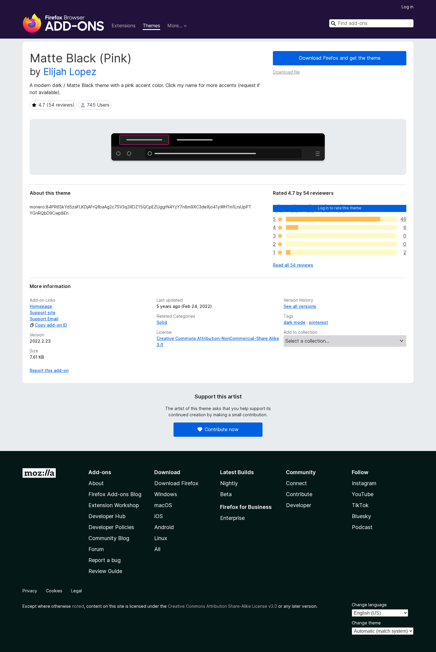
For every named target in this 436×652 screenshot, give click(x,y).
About (96, 483)
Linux (160, 538)
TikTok (360, 505)
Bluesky (361, 516)
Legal (76, 590)
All (157, 549)
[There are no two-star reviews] (341, 244)
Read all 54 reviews (293, 265)
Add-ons (99, 472)
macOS (163, 505)
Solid (162, 322)
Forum (96, 549)
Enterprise (232, 518)
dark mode (294, 322)
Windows (165, 494)
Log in (407, 6)
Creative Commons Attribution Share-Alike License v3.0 (222, 606)
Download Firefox (176, 483)
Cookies (54, 590)
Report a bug (104, 560)
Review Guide (105, 571)
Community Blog (108, 538)
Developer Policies (111, 527)
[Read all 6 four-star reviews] (341, 227)
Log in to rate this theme (340, 208)
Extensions (124, 26)
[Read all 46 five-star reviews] (341, 219)
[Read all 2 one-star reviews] (341, 252)
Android (164, 527)
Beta (226, 494)
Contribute (299, 494)
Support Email (44, 318)
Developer (298, 505)
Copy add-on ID (51, 324)
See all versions (300, 306)
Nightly (229, 483)
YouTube (362, 494)
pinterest (318, 322)
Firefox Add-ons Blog (114, 494)
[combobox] (371, 23)
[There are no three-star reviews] (341, 235)
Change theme (366, 622)
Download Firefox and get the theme (340, 58)
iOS (158, 516)
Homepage (41, 306)
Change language (369, 604)
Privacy (30, 590)
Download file (286, 72)
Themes (151, 26)
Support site (42, 312)
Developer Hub (106, 516)
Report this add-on (49, 370)
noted (78, 606)
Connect (296, 483)
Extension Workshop (113, 505)
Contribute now (221, 429)
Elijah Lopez (70, 71)
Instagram (364, 483)
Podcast (362, 527)
